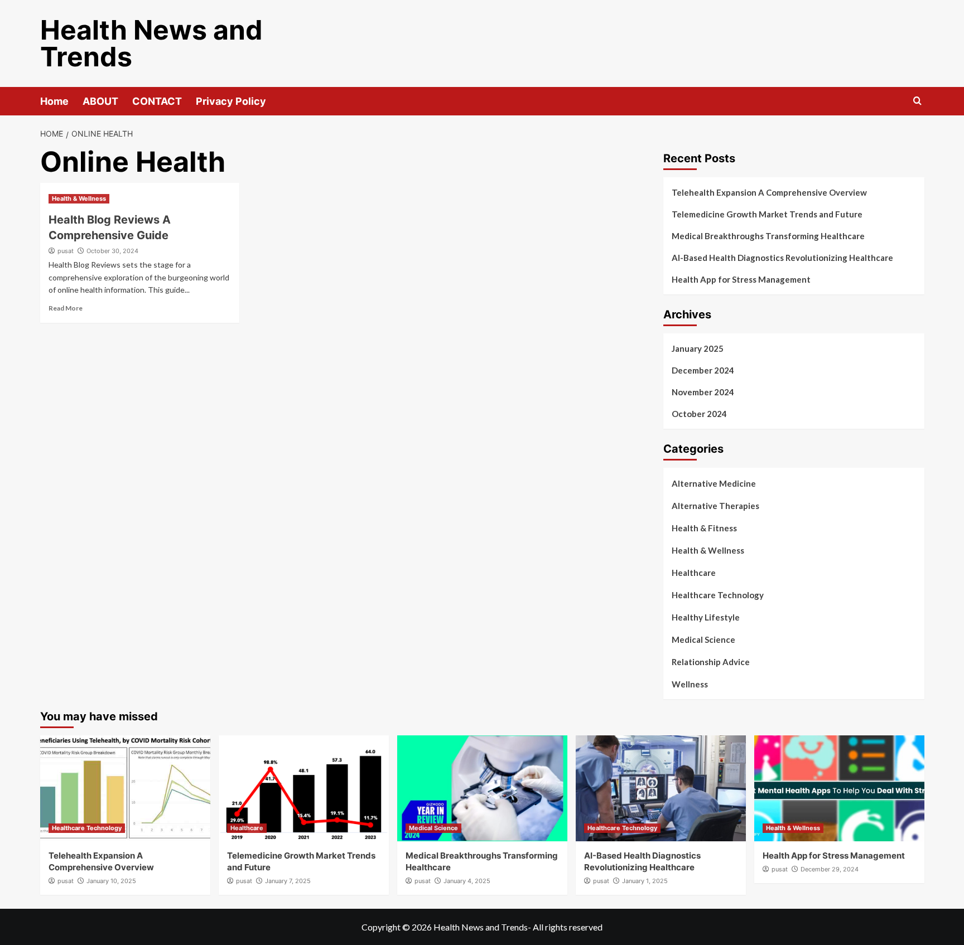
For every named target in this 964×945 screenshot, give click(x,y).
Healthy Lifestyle (706, 617)
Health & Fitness (704, 528)
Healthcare (694, 573)
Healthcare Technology (718, 595)
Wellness (690, 684)
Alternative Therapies (715, 506)
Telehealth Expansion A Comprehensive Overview (769, 192)
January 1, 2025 (645, 881)
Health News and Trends (151, 43)
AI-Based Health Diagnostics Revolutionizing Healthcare (782, 258)
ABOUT (100, 101)
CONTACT (157, 101)
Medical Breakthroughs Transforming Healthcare (768, 236)
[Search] (917, 101)
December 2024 (703, 370)
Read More (66, 308)
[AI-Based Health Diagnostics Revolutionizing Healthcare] (661, 788)
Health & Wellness (79, 198)
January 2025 (698, 348)
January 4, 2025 (467, 881)
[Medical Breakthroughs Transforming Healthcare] (482, 788)
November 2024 (703, 392)
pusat (65, 251)
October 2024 (699, 414)
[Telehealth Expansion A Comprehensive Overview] (125, 788)
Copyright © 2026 (397, 927)
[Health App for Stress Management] (839, 788)
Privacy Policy (231, 101)
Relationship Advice (711, 662)
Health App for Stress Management (741, 279)
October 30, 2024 (112, 251)
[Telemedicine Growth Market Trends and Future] (304, 788)
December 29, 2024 (830, 869)
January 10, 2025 (111, 881)
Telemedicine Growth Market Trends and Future (767, 214)
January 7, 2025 (288, 881)
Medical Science (703, 639)
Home (54, 101)
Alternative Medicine (714, 483)
